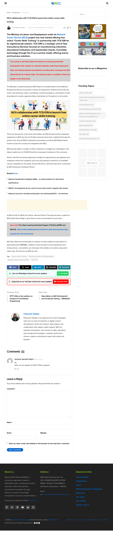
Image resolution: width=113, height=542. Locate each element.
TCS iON (34, 260)
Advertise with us (79, 520)
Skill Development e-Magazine (89, 489)
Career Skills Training (19, 256)
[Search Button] (107, 3)
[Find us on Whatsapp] (33, 507)
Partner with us (82, 504)
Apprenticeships (85, 125)
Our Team (80, 496)
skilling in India (85, 93)
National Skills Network (20, 519)
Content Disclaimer (92, 520)
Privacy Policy (104, 520)
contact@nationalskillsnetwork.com (56, 494)
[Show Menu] (6, 3)
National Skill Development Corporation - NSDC (91, 98)
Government (25, 13)
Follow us (93, 163)
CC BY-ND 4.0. (53, 519)
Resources (80, 493)
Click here (33, 500)
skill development (86, 105)
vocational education (87, 121)
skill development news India (90, 109)
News (78, 485)
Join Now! (64, 273)
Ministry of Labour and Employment (41, 256)
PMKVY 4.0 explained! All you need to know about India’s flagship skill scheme (38, 188)
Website (43, 433)
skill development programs (89, 138)
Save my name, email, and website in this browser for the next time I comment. (39, 443)
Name (10, 422)
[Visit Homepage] (56, 3)
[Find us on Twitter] (12, 507)
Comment (11, 389)
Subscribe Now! (62, 281)
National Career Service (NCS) (18, 260)
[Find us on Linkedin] (28, 507)
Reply (17, 369)
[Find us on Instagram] (17, 507)
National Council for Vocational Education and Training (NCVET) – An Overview (38, 193)
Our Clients (81, 500)
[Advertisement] (47, 205)
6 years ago (39, 359)
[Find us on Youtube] (23, 507)
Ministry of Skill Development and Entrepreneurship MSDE (89, 115)
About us (69, 520)
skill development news (88, 130)
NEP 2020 (84, 134)
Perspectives (16, 13)
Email (10, 433)
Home (8, 13)
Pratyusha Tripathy (19, 28)
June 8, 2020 (32, 28)
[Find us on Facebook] (7, 507)
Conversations (82, 477)
